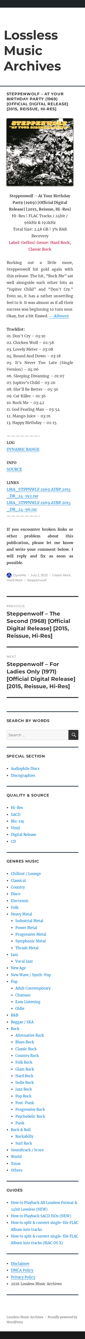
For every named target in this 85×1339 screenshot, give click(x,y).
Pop (14, 981)
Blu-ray (17, 821)
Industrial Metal (29, 921)
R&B (14, 1015)
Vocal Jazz (24, 961)
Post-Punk (24, 1103)
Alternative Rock (29, 1035)
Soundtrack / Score (27, 1150)
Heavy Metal (21, 914)
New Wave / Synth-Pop (31, 975)
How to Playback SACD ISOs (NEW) (41, 1216)
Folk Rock (23, 1062)
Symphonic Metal (30, 941)
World (16, 1156)
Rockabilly (24, 1136)
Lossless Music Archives (32, 50)
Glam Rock (24, 1069)
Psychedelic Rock (30, 1116)
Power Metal (26, 927)
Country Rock (27, 1055)
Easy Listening (27, 1002)
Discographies (23, 775)
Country (18, 887)
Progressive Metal (30, 934)
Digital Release (23, 834)
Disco (15, 894)
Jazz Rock (23, 1089)
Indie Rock (24, 1082)
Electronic (20, 901)
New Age (18, 968)
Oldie (19, 1008)
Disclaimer (20, 1263)
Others (16, 1170)
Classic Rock (61, 575)
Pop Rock (23, 1096)
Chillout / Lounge (26, 873)
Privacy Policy (23, 1277)
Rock (15, 1028)
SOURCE (14, 469)
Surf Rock (23, 1143)
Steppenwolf (37, 580)
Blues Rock (24, 1042)
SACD (15, 814)
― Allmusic (59, 315)
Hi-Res (17, 807)
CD (13, 841)
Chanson (22, 995)
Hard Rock (15, 580)
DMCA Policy (22, 1270)
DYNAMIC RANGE (23, 449)
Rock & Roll (21, 1129)
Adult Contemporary (33, 988)
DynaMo (19, 575)
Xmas (16, 1163)
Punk (19, 1123)
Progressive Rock (30, 1109)
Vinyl (15, 828)
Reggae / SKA (22, 1022)
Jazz (14, 954)
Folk (14, 907)
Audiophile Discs (25, 768)
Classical (18, 880)
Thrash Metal (26, 948)
